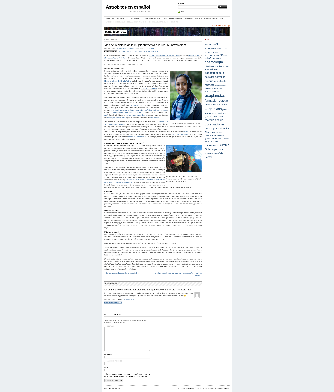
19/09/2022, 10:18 (128, 299)
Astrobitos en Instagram (115, 22)
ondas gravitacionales (217, 128)
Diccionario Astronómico (158, 22)
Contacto (174, 22)
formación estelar (216, 100)
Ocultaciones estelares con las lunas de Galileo (121, 273)
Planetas (209, 132)
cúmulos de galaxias (213, 66)
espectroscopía (214, 72)
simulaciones (211, 145)
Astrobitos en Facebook (213, 18)
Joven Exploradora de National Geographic (126, 113)
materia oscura (214, 120)
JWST (151, 127)
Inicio (182, 11)
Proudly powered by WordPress (188, 388)
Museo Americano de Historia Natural (117, 81)
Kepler (219, 113)
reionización (224, 139)
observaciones (215, 124)
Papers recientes (112, 40)
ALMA (220, 55)
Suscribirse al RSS (219, 25)
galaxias (215, 109)
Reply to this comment (113, 302)
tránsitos (216, 153)
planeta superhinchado (136, 137)
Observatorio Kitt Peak (149, 88)
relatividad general (211, 141)
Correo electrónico (113, 361)
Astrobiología (216, 58)
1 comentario (149, 48)
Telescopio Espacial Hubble (117, 118)
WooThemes (224, 388)
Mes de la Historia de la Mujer (115, 58)
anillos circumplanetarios (180, 134)
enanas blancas (212, 69)
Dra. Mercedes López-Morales (136, 115)
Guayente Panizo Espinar (125, 48)
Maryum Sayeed (194, 55)
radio (220, 132)
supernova (217, 149)
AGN (215, 43)
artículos (186, 132)
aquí (106, 115)
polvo (216, 132)
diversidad (122, 51)
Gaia (206, 110)
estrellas (209, 76)
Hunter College (135, 105)
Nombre (108, 354)
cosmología (214, 62)
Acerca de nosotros (120, 18)
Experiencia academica (151, 18)
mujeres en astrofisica (149, 51)
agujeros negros (216, 48)
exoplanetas (154, 118)
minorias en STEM (133, 51)
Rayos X (215, 138)
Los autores (135, 18)
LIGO (220, 116)
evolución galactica (212, 91)
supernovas (209, 154)
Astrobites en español (128, 7)
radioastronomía (212, 135)
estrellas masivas (220, 85)
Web (106, 367)
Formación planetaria (216, 104)
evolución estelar (213, 88)
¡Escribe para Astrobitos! (172, 18)
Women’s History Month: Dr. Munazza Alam (164, 55)
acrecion (208, 44)
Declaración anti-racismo (137, 22)
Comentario (110, 326)
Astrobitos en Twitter (193, 18)
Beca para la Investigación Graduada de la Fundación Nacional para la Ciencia (139, 110)
